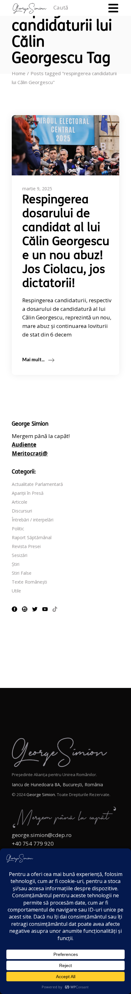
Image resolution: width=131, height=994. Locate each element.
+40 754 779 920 (33, 843)
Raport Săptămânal (32, 537)
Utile (16, 591)
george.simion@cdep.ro (42, 835)
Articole (19, 502)
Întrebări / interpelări (32, 520)
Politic (18, 529)
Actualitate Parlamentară (37, 484)
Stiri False (21, 573)
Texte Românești (29, 582)
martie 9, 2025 (37, 189)
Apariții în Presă (28, 493)
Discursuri (22, 511)
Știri (15, 564)
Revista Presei (26, 546)
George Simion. (41, 794)
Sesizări (19, 555)
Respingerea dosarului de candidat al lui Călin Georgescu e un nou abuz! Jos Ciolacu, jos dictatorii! (65, 242)
